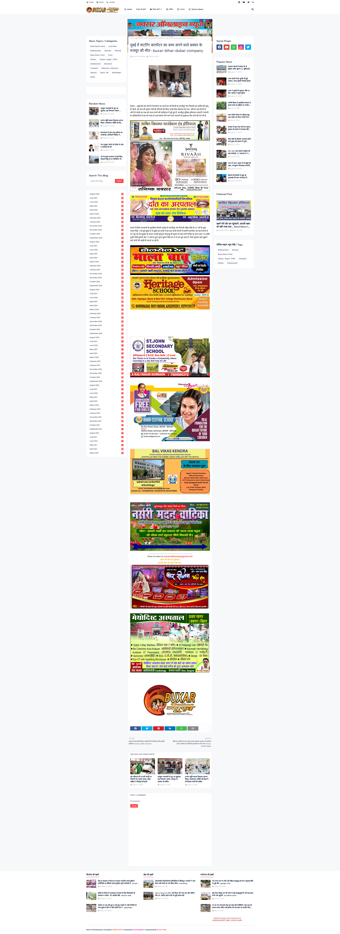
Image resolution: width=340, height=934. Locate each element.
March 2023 (106, 357)
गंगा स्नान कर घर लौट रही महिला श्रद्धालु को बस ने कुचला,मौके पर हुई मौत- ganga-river (232, 882)
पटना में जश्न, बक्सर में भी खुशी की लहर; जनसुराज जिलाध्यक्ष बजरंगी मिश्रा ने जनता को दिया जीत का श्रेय (239, 164)
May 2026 (106, 206)
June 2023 (106, 345)
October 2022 (106, 377)
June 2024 (106, 298)
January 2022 (106, 413)
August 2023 (106, 337)
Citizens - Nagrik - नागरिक (108, 59)
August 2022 (106, 385)
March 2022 (106, 405)
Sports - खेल (104, 73)
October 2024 (106, 282)
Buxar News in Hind (97, 55)
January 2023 (106, 365)
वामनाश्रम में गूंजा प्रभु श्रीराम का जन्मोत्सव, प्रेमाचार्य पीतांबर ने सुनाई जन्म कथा (111, 133)
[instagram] (252, 2)
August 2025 (106, 242)
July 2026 (106, 198)
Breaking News (95, 51)
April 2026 (106, 210)
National (93, 73)
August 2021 (106, 433)
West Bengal (116, 73)
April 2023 (106, 353)
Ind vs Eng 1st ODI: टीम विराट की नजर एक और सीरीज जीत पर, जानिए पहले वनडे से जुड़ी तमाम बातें (175, 894)
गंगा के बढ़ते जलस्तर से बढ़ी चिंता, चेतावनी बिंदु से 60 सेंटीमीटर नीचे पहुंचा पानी (112, 158)
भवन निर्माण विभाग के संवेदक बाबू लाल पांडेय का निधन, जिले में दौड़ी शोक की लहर (239, 116)
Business (108, 51)
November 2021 (106, 421)
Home (91, 2)
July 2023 (106, 341)
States (92, 77)
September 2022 (106, 381)
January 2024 (106, 317)
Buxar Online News (138, 56)
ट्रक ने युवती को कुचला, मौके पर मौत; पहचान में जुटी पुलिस (239, 92)
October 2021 (106, 425)
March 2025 (106, 262)
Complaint (94, 68)
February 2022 (106, 409)
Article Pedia (236, 920)
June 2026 (106, 202)
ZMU (228, 920)
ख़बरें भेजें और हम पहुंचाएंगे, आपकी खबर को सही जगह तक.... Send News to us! (233, 225)
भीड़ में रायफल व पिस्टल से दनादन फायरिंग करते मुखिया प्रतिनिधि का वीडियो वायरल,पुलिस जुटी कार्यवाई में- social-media (118, 882)
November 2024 (106, 278)
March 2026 (106, 214)
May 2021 (106, 445)
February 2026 (106, 218)
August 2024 (106, 290)
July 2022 (106, 389)
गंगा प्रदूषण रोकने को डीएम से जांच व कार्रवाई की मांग (112, 145)
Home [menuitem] (129, 9)
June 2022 (106, 393)
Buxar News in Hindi (97, 46)
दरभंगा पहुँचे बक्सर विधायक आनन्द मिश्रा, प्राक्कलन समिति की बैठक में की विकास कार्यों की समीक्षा (112, 121)
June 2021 (106, 441)
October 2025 (106, 234)
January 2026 (106, 222)
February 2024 (106, 313)
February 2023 (106, 361)
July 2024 (106, 294)
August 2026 (106, 194)
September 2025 (106, 238)
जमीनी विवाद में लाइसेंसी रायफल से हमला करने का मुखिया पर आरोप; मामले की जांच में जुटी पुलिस (239, 104)
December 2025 (106, 226)
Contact (112, 2)
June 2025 (106, 250)
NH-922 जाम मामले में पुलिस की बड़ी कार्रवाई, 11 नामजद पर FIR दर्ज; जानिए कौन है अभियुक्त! (239, 152)
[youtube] (244, 2)
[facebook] (239, 2)
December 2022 (106, 369)
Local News (113, 46)
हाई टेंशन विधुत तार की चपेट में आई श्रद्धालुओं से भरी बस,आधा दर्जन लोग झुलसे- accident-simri (232, 894)
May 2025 (106, 254)
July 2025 (106, 246)
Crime (110, 55)
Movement (108, 64)
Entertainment (95, 64)
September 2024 (106, 286)
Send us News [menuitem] (197, 9)
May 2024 (106, 302)
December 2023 (106, 321)
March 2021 (106, 453)
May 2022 (106, 397)
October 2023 (106, 329)
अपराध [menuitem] (182, 9)
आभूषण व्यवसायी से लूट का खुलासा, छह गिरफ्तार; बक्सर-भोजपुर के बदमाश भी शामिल (110, 109)
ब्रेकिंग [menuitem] (171, 9)
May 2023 (106, 349)
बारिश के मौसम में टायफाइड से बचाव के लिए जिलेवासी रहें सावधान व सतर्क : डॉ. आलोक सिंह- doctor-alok (116, 894)
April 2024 (106, 306)
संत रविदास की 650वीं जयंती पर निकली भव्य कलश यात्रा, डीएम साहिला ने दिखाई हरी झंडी (141, 779)
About (101, 2)
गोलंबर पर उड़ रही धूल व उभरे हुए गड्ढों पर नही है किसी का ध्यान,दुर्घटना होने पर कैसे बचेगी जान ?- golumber (117, 906)
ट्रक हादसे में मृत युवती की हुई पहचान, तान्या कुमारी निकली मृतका (239, 79)
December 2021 (106, 417)
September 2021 (106, 429)
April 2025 (106, 258)
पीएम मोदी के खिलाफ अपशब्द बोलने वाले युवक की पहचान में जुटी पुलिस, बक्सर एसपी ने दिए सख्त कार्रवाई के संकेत (239, 140)
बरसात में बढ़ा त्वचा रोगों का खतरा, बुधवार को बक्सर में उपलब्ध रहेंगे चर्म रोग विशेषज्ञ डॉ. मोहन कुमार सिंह (239, 128)
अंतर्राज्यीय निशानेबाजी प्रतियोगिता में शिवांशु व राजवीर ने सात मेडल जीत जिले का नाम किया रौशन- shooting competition (175, 882)
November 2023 (106, 325)
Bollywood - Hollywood (110, 68)
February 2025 (106, 266)
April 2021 (106, 449)
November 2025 (106, 230)
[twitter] (248, 2)
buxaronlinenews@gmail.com (178, 556)
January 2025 (106, 270)
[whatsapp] (234, 47)
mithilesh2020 (218, 920)
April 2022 (106, 401)
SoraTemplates (138, 930)
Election (93, 59)
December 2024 (106, 274)
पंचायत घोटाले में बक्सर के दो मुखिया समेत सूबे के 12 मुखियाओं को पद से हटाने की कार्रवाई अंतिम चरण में (239, 67)
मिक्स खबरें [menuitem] (156, 9)
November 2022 (106, 373)
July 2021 (106, 437)
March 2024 (106, 309)
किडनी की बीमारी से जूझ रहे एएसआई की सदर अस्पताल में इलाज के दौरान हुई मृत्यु (237, 176)
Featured (118, 51)
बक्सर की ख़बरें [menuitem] (141, 9)
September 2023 (106, 333)
